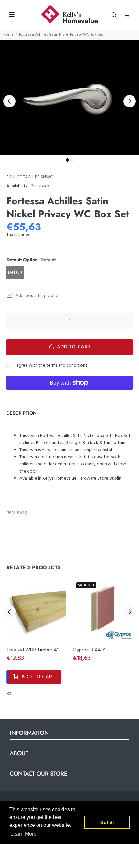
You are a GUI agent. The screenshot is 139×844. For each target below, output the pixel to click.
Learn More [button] (23, 834)
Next (129, 101)
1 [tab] (67, 160)
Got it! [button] (107, 822)
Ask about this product (38, 295)
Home (8, 34)
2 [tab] (71, 160)
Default (15, 272)
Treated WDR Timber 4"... (33, 650)
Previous (9, 101)
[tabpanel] (69, 97)
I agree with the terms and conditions (51, 365)
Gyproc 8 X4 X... (90, 650)
